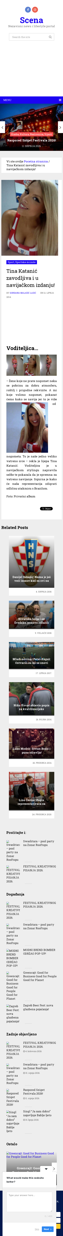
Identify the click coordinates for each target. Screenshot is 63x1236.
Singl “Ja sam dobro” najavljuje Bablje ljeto (37, 1113)
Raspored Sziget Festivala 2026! (34, 1091)
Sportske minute (25, 262)
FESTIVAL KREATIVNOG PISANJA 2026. (39, 868)
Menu (7, 100)
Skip (37, 1229)
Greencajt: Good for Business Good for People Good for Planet (40, 976)
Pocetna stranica (36, 161)
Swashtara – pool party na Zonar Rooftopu (38, 843)
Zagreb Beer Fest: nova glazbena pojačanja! (38, 1007)
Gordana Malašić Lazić (23, 292)
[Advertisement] (31, 72)
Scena (31, 20)
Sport (11, 262)
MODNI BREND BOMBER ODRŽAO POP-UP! (39, 951)
